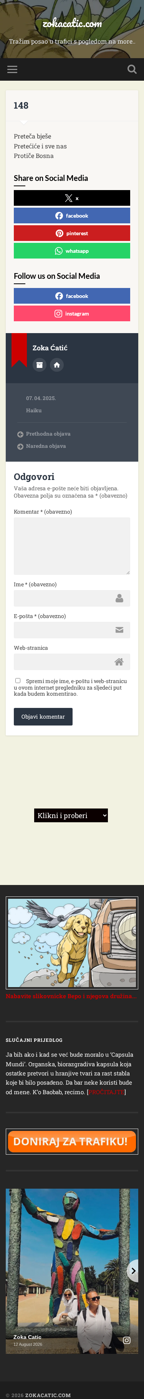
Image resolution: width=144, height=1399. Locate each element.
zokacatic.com (72, 22)
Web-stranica (31, 648)
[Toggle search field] (132, 69)
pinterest (77, 233)
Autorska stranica (57, 365)
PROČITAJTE (106, 1092)
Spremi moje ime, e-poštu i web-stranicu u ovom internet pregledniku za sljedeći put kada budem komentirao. (70, 687)
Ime (35, 584)
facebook (77, 215)
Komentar (43, 511)
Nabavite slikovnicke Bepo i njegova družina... (71, 996)
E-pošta (40, 616)
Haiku (33, 410)
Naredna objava (46, 445)
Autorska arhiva (39, 365)
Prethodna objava (48, 433)
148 (21, 105)
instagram (77, 313)
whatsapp (77, 250)
